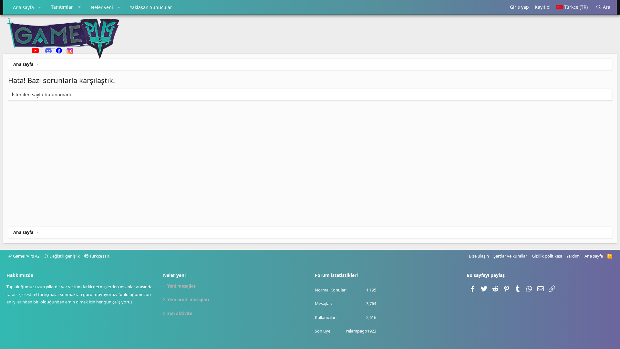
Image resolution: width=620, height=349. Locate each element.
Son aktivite (179, 313)
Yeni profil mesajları (188, 299)
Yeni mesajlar (181, 286)
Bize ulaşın (479, 256)
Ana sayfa (23, 7)
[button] (40, 7)
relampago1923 (361, 331)
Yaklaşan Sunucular (151, 7)
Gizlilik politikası (547, 256)
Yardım (573, 256)
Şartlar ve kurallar (510, 256)
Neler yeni (102, 7)
